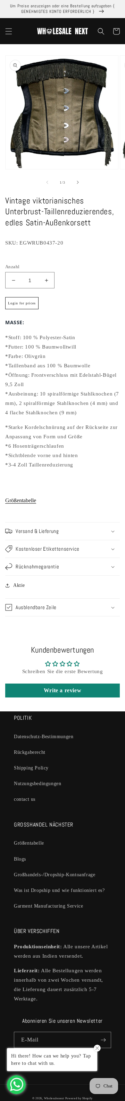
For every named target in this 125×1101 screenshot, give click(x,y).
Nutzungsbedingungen (37, 783)
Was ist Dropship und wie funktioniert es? (59, 890)
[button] (8, 31)
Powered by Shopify (79, 1098)
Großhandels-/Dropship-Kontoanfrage (54, 874)
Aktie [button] (19, 585)
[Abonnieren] (103, 1040)
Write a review (62, 690)
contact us (24, 799)
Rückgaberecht (29, 752)
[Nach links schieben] (47, 182)
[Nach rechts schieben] (77, 182)
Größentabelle (20, 500)
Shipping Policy (31, 768)
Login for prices (22, 303)
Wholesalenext (54, 1098)
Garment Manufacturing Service (48, 906)
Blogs (20, 859)
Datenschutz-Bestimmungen (43, 736)
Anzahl (12, 266)
